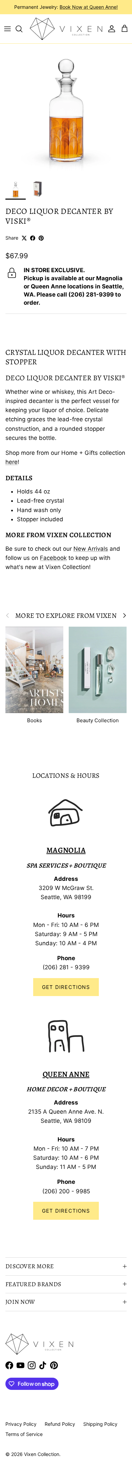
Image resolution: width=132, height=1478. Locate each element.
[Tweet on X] (24, 238)
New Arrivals (90, 548)
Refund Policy (60, 1424)
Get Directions (66, 987)
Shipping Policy (100, 1424)
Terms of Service (24, 1434)
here (11, 462)
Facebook (53, 557)
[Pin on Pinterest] (41, 238)
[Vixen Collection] (66, 29)
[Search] (22, 28)
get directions (66, 1211)
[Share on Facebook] (32, 238)
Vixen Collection (41, 1454)
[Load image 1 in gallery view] (66, 110)
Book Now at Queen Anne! (89, 7)
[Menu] (7, 28)
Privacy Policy (21, 1424)
